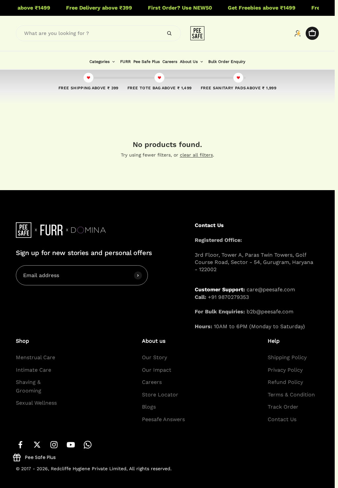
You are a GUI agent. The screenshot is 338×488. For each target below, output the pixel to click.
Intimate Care (33, 370)
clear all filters (196, 155)
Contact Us (282, 419)
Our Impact (156, 370)
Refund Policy (285, 382)
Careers (152, 382)
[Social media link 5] (87, 444)
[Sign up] (138, 275)
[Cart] (312, 33)
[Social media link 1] (20, 444)
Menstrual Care (35, 357)
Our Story (154, 357)
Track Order (283, 407)
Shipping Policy (287, 357)
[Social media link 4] (70, 444)
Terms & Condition (291, 394)
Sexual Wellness (36, 403)
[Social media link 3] (54, 444)
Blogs (149, 407)
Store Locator (160, 394)
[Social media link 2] (37, 444)
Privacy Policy (285, 370)
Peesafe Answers (163, 419)
